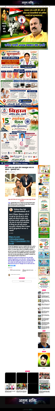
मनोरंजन (29, 6)
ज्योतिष (45, 6)
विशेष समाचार (18, 6)
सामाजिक (39, 6)
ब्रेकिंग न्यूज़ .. (24, 6)
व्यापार (36, 6)
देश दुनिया (21, 6)
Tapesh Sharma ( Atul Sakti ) (15, 274)
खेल (40, 6)
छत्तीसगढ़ (43, 6)
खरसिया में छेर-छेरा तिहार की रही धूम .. (12, 6)
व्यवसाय (34, 6)
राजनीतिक (32, 6)
